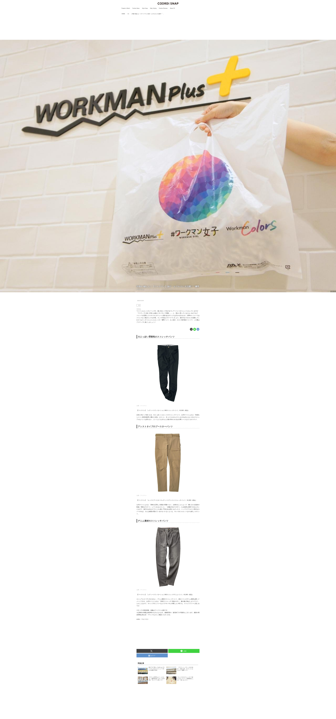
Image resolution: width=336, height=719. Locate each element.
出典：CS (333, 291)
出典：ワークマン (141, 405)
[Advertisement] (168, 27)
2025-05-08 (140, 300)
